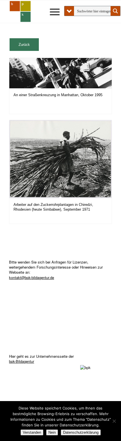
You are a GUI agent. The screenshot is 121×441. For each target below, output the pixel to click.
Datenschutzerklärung (80, 432)
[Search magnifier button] (115, 11)
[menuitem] (52, 11)
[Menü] (52, 11)
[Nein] (114, 421)
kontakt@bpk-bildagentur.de (31, 277)
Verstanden (32, 432)
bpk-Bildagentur (21, 361)
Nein (52, 432)
